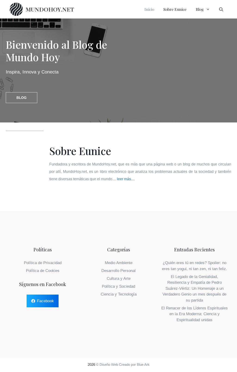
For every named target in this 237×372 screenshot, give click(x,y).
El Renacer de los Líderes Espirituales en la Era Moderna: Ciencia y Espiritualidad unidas (194, 314)
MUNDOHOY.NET (49, 9)
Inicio (149, 9)
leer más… (126, 179)
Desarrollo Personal (118, 270)
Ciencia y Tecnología (119, 294)
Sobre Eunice (175, 9)
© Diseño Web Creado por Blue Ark (123, 364)
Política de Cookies (42, 270)
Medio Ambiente (118, 263)
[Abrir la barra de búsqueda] (221, 9)
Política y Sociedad (118, 286)
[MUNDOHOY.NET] (16, 9)
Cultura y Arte (119, 278)
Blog (200, 9)
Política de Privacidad (43, 263)
